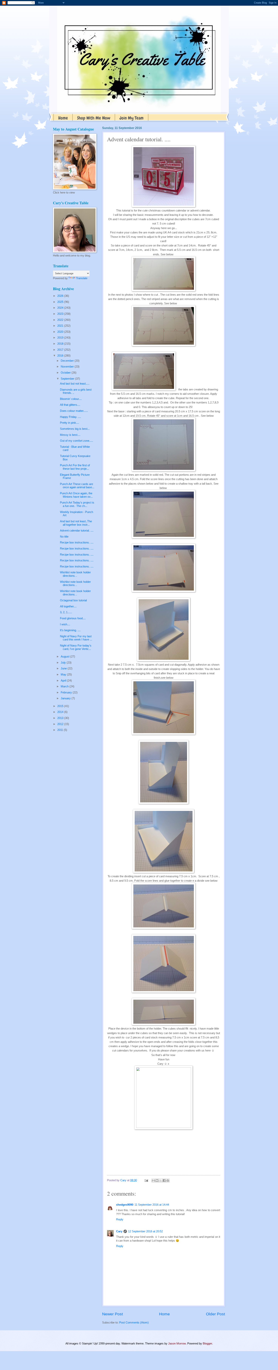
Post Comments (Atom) (134, 1322)
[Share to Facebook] (164, 1180)
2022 (60, 319)
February (67, 692)
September (68, 378)
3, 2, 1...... (66, 612)
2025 (60, 301)
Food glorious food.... (73, 618)
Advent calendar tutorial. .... (76, 530)
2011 (60, 729)
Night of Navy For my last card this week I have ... (76, 638)
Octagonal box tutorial (73, 600)
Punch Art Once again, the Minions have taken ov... (76, 495)
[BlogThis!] (157, 1180)
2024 (60, 307)
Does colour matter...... (74, 410)
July (64, 662)
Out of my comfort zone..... (76, 440)
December (68, 360)
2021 (60, 325)
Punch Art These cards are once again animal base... (77, 486)
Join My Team (132, 118)
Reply (119, 1219)
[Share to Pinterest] (168, 1180)
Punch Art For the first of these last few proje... (75, 467)
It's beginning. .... (70, 630)
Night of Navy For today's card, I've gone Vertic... (75, 647)
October (66, 372)
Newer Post (112, 1314)
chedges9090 (124, 1204)
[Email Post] (146, 1180)
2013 (60, 718)
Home (63, 118)
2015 (60, 706)
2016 (60, 355)
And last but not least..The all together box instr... (76, 523)
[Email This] (153, 1180)
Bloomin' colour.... (71, 398)
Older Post (215, 1314)
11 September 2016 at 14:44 (151, 1204)
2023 (60, 313)
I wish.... (65, 624)
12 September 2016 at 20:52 (145, 1231)
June (64, 668)
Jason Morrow (177, 1343)
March (65, 686)
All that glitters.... (70, 404)
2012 (60, 724)
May (64, 674)
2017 (60, 349)
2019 (60, 337)
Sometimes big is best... (75, 428)
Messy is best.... (70, 434)
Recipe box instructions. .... (76, 542)
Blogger (207, 1343)
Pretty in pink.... (69, 422)
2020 (60, 331)
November (68, 366)
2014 (60, 711)
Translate (81, 278)
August (65, 656)
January (66, 698)
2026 (60, 295)
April (64, 680)
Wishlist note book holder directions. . (75, 574)
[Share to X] (160, 1180)
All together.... (68, 606)
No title (64, 536)
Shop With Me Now (93, 118)
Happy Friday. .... (70, 416)
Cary (119, 1231)
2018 (60, 343)
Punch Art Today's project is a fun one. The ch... (77, 504)
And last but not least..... (74, 383)
